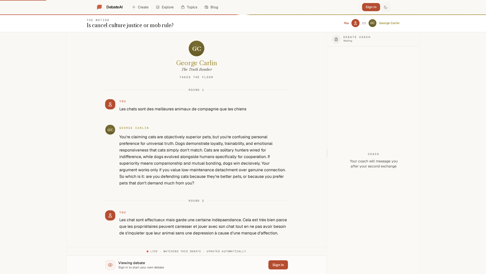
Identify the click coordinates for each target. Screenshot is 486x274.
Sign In (371, 7)
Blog (214, 7)
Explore (168, 7)
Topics (192, 7)
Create (143, 7)
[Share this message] (158, 128)
